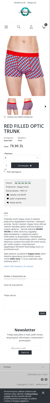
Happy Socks (23, 186)
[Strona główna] (25, 11)
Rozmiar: (8, 153)
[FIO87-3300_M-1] (27, 106)
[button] (6, 26)
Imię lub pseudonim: (13, 285)
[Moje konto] (31, 27)
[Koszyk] (44, 26)
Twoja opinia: (10, 295)
